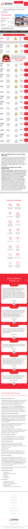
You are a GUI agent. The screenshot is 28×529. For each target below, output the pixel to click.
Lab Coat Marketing (21, 527)
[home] (6, 3)
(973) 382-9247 (18, 5)
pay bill (19, 2)
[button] (26, 4)
